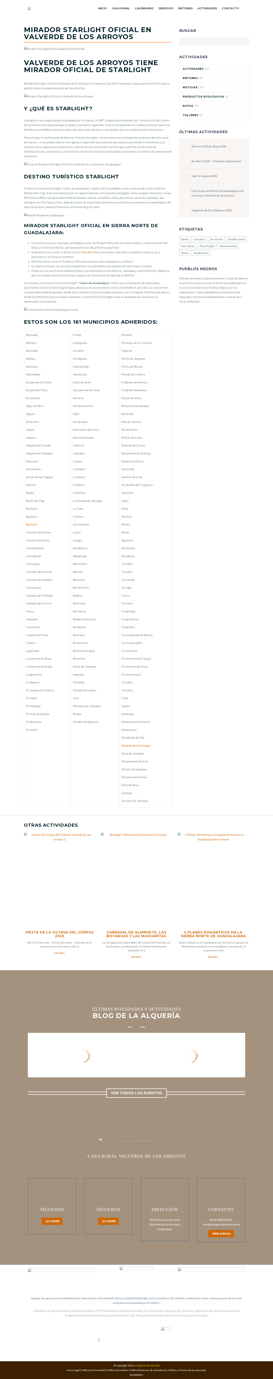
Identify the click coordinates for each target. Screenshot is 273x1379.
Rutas (188, 106)
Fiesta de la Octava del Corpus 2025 (60, 934)
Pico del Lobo (89, 252)
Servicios (165, 8)
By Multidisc (136, 1374)
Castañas (199, 239)
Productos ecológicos (203, 96)
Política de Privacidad (93, 1370)
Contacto (230, 8)
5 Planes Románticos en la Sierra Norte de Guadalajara (213, 934)
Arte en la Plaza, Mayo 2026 (208, 146)
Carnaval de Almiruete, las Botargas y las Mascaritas (136, 934)
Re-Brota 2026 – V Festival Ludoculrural (216, 161)
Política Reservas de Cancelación (149, 1370)
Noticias (190, 87)
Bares (184, 239)
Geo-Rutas (188, 246)
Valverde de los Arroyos (135, 745)
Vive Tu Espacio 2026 (204, 176)
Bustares (31, 524)
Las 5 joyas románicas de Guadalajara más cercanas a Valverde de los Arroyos (217, 193)
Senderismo (201, 253)
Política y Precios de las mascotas (187, 1370)
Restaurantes (228, 246)
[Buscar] (245, 8)
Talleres (190, 115)
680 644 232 (225, 1220)
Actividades (207, 8)
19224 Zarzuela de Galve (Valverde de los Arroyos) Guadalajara (164, 1224)
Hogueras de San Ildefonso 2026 (211, 210)
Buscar (245, 41)
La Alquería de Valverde (147, 1365)
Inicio (102, 8)
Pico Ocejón (207, 246)
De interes (216, 239)
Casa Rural (121, 8)
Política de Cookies (117, 1370)
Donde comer (236, 239)
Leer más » (59, 952)
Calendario (144, 8)
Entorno (185, 8)
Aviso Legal (73, 1370)
